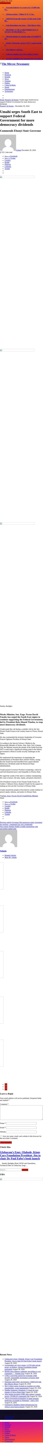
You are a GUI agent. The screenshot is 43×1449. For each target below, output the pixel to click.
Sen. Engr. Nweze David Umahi (15, 796)
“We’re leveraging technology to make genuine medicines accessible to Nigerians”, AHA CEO (22, 1399)
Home (2, 100)
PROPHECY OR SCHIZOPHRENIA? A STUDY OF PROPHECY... (21, 31)
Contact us (8, 1419)
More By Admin (11, 857)
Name (3, 1123)
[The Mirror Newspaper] (14, 63)
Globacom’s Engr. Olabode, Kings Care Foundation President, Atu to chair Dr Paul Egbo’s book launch (20, 1155)
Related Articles (10, 855)
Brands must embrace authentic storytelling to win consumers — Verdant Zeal (23, 1372)
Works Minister (32, 796)
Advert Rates (9, 1417)
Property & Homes (12, 100)
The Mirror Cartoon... (14, 50)
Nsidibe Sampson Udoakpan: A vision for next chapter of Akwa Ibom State (21, 1391)
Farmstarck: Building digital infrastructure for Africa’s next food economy (21, 1406)
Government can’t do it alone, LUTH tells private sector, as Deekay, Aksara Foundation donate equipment (22, 1367)
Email (3, 1128)
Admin (18, 150)
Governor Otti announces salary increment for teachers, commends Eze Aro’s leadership (21, 823)
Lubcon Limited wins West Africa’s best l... (22, 54)
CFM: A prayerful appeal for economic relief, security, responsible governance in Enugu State (22, 1377)
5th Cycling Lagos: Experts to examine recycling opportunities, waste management (22, 1387)
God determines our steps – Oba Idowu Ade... (23, 25)
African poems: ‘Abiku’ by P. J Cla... (20, 14)
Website (3, 1132)
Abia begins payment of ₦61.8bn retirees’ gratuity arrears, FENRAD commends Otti (23, 1395)
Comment (4, 1104)
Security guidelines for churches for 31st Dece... (24, 59)
